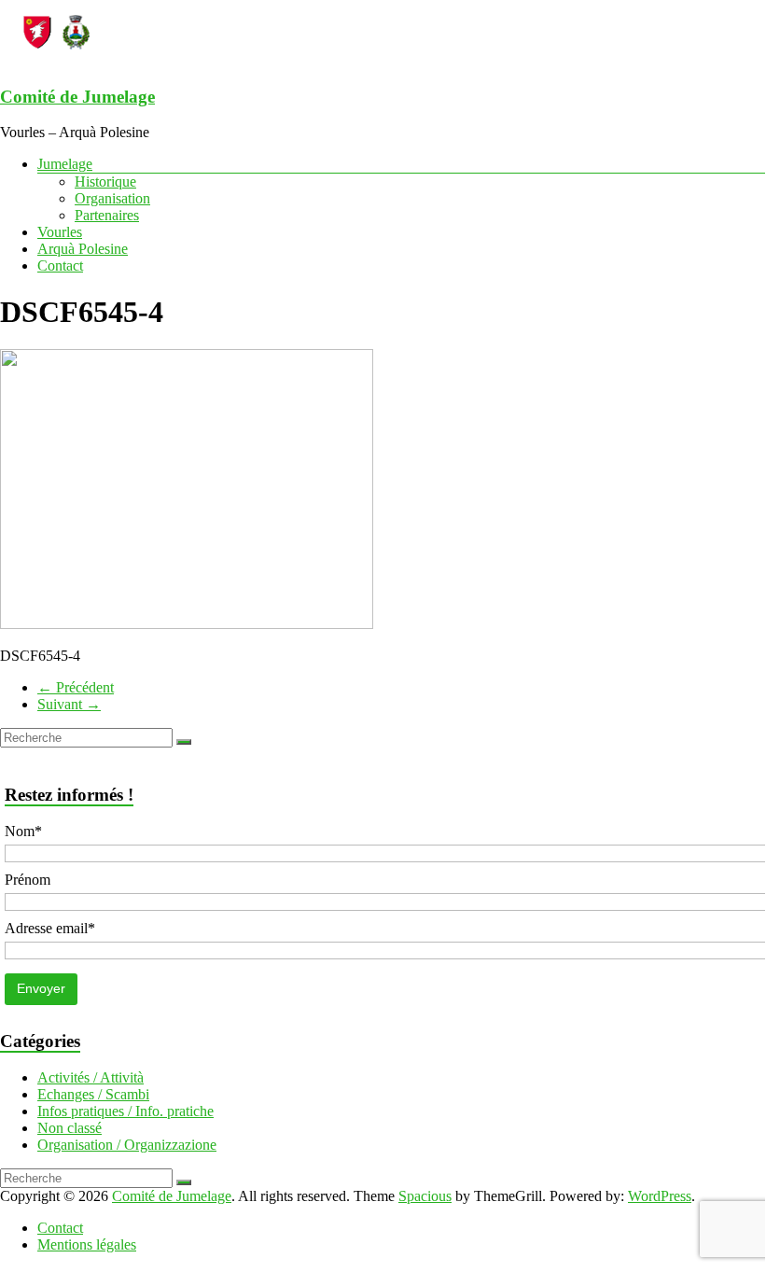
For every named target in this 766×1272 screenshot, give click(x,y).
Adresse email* (50, 928)
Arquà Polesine (82, 249)
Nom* (23, 831)
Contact (60, 265)
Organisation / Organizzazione (126, 1145)
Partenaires (107, 215)
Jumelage (64, 164)
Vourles (59, 232)
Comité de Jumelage (77, 96)
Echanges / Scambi (93, 1094)
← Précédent (75, 687)
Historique (105, 181)
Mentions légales (86, 1244)
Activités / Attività (90, 1077)
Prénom (27, 880)
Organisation (112, 198)
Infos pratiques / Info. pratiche (125, 1111)
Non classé (69, 1128)
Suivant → (69, 704)
